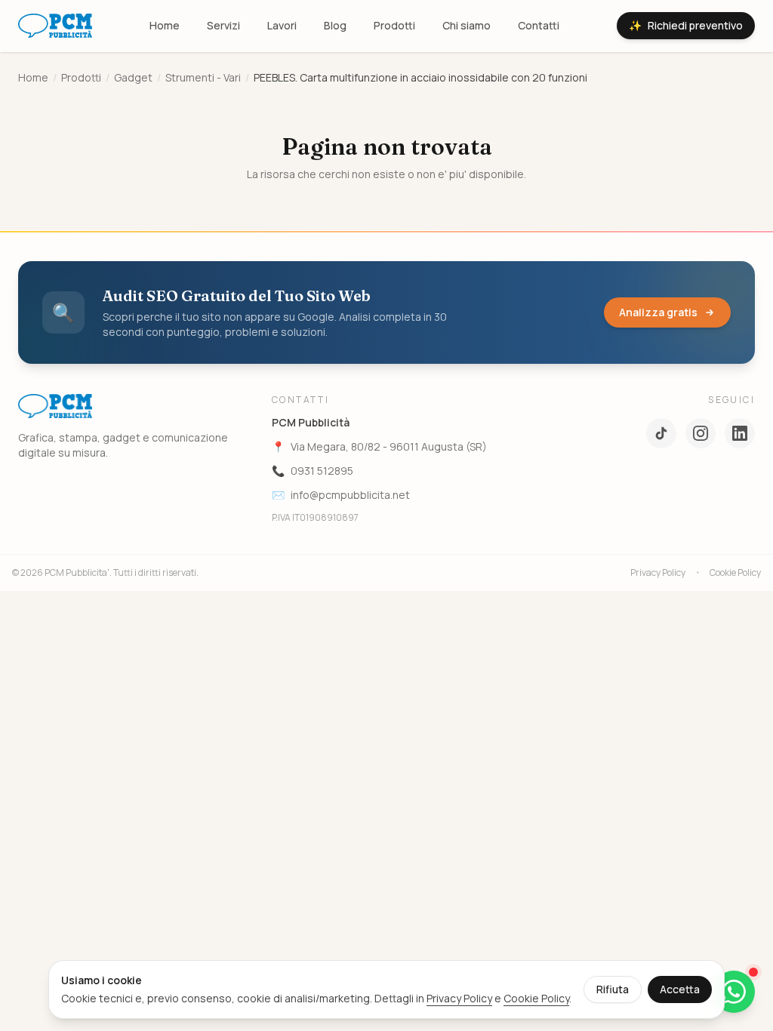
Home (164, 25)
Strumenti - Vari (203, 77)
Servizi (223, 25)
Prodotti (394, 25)
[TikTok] (661, 433)
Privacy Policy (657, 573)
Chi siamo (466, 25)
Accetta (680, 989)
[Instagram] (700, 433)
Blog (335, 25)
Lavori (282, 25)
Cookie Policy (735, 573)
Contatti (538, 25)
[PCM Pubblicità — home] (55, 26)
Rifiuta (612, 989)
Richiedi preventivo (686, 25)
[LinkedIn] (740, 433)
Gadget (133, 77)
